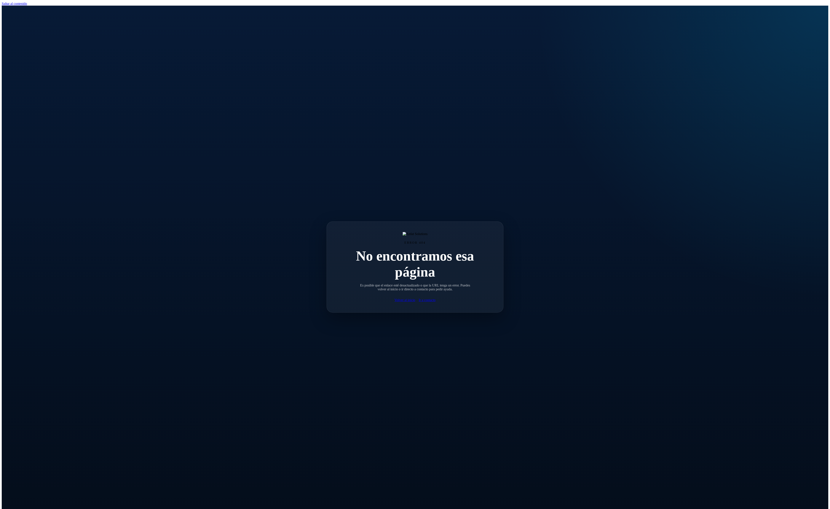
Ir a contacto (427, 300)
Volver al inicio (404, 300)
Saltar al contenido (14, 3)
